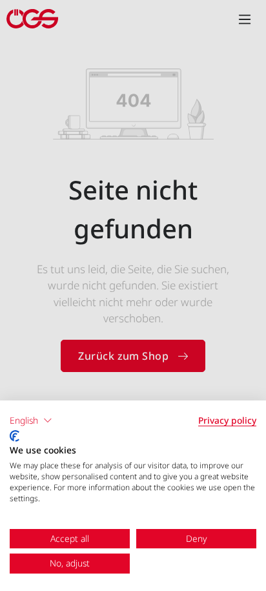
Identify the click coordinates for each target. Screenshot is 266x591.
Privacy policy (227, 420)
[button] (31, 420)
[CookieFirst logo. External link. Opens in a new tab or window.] (14, 436)
